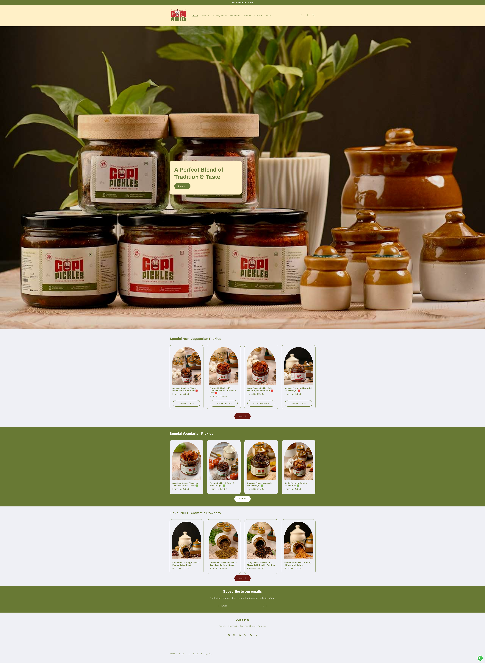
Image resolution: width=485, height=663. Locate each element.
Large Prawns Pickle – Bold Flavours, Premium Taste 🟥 (260, 389)
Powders (262, 626)
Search (222, 626)
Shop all (182, 186)
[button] (301, 16)
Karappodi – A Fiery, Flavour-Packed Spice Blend (185, 564)
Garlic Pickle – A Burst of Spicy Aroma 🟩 (295, 484)
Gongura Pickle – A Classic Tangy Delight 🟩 (259, 484)
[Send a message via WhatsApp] (480, 658)
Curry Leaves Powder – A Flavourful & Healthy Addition (261, 564)
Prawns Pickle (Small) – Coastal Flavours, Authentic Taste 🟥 (223, 390)
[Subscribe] (263, 606)
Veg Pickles (250, 626)
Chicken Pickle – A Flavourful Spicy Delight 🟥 (298, 389)
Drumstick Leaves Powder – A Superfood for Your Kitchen (223, 564)
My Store (179, 654)
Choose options (187, 403)
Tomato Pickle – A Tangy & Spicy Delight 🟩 (222, 484)
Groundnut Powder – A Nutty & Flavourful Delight (297, 564)
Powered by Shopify (191, 654)
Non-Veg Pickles (235, 626)
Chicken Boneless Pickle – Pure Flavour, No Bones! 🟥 (185, 389)
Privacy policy (206, 654)
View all (242, 416)
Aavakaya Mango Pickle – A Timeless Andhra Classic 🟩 (185, 484)
